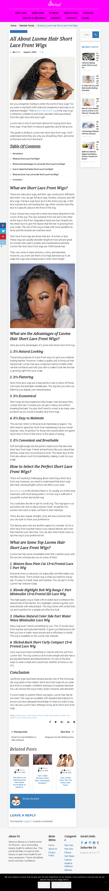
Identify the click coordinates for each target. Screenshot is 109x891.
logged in (28, 821)
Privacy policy (61, 885)
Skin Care (20, 13)
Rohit (17, 52)
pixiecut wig (18, 490)
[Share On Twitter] (3, 231)
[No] (105, 882)
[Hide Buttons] (1, 247)
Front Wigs (20, 715)
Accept (43, 885)
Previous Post (20, 731)
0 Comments (43, 52)
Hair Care (38, 13)
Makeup (55, 18)
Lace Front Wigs (34, 715)
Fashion (88, 13)
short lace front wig (46, 110)
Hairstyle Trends (26, 25)
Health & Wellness (34, 18)
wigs (34, 718)
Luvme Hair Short (51, 715)
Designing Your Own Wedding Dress (59, 737)
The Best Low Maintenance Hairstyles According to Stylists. (19, 782)
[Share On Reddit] (3, 242)
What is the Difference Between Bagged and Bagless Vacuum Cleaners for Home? (90, 150)
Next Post (66, 731)
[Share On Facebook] (3, 225)
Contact (71, 18)
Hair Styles (71, 13)
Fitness (53, 13)
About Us (53, 849)
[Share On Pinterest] (3, 236)
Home (85, 18)
